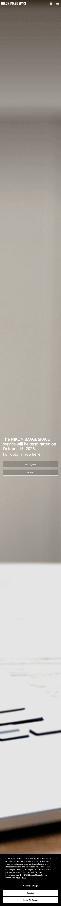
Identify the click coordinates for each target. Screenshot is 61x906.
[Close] (56, 859)
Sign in (30, 472)
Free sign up (30, 464)
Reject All (30, 893)
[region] (30, 880)
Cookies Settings (30, 885)
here (36, 454)
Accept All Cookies (30, 900)
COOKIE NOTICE (19, 877)
